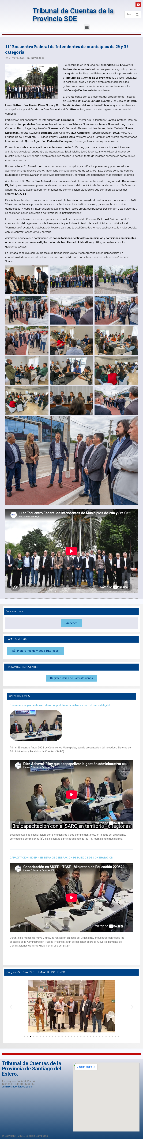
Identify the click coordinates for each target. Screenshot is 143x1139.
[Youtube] (138, 4)
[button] (87, 27)
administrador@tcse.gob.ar (17, 1086)
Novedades (37, 57)
